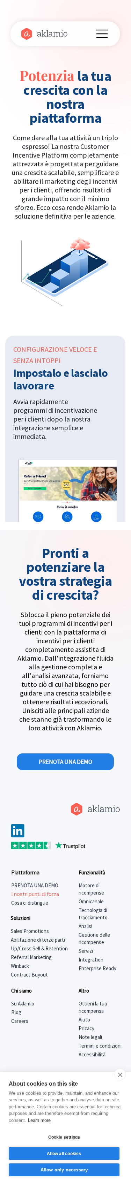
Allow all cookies (64, 1153)
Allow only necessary (64, 1169)
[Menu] (102, 33)
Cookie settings (64, 1137)
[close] (120, 1074)
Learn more (39, 1120)
